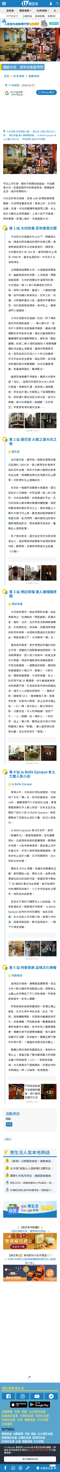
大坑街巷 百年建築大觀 (17, 131)
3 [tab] (29, 19)
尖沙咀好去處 (37, 1411)
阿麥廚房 (17, 975)
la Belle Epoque (22, 784)
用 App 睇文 (47, 92)
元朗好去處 (26, 1415)
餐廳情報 (33, 76)
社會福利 (7, 1424)
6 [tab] (38, 19)
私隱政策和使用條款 (39, 1449)
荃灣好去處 (42, 1415)
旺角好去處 (8, 1419)
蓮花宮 (16, 451)
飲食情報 (18, 76)
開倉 (24, 1411)
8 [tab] (26, 23)
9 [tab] (29, 23)
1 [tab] (22, 19)
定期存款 (52, 16)
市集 (17, 1411)
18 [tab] (38, 27)
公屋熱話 (27, 16)
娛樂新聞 (40, 16)
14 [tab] (26, 27)
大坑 (9, 1124)
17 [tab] (35, 27)
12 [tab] (38, 23)
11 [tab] (35, 23)
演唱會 (10, 10)
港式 (8, 1139)
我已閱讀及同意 (30, 1459)
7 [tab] (22, 23)
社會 (20, 1419)
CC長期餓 (14, 85)
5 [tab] (35, 19)
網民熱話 (7, 1433)
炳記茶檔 (17, 604)
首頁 (6, 76)
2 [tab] (26, 19)
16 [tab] (32, 27)
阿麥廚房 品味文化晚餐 (33, 139)
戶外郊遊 (42, 1419)
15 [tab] (29, 27)
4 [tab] (32, 19)
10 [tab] (32, 23)
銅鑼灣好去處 (10, 1415)
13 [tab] (22, 27)
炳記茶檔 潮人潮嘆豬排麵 (21, 135)
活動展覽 (7, 1411)
